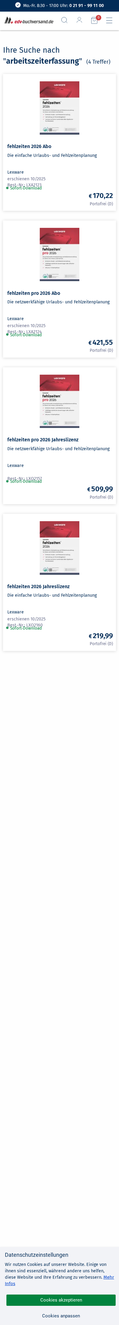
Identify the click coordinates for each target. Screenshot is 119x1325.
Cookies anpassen (61, 1316)
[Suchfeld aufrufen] (66, 20)
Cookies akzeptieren (61, 1300)
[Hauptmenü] (111, 20)
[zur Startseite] (27, 20)
